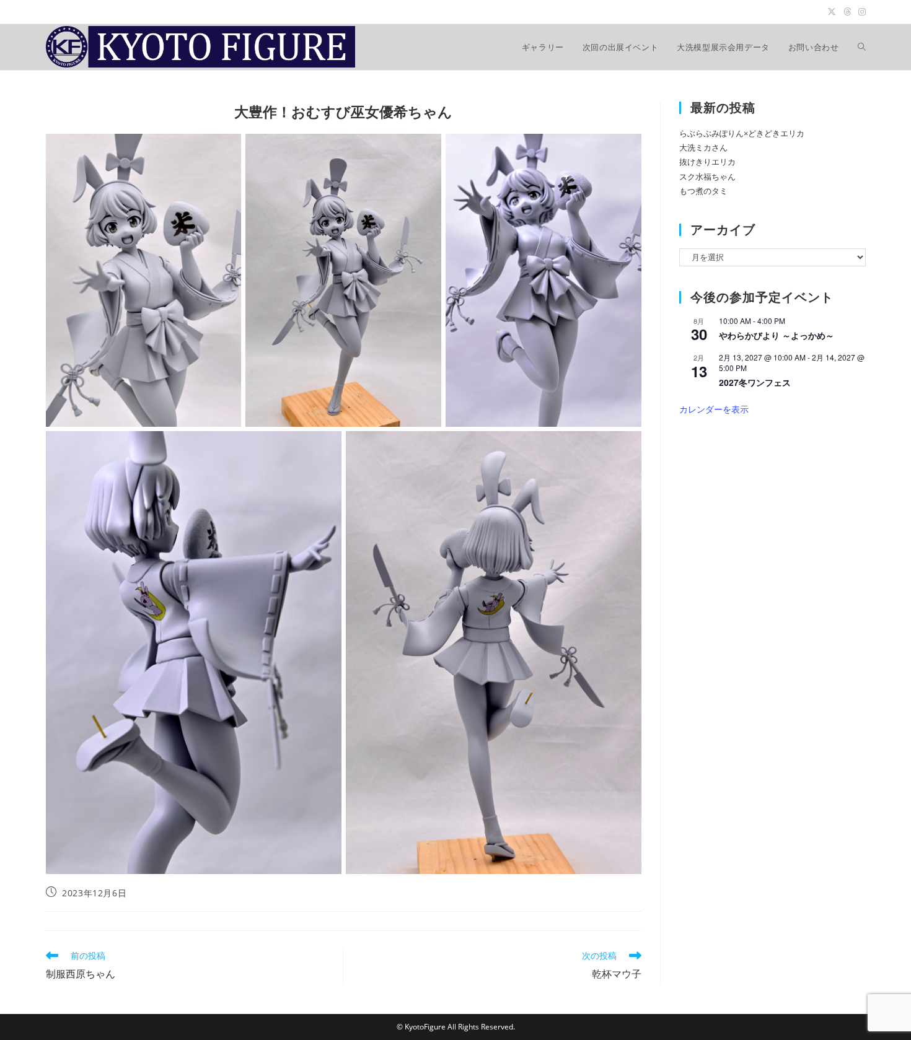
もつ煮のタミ (703, 190)
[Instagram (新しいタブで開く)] (860, 12)
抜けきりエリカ (707, 161)
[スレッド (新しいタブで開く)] (847, 12)
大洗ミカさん (703, 147)
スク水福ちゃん (707, 176)
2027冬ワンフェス (755, 382)
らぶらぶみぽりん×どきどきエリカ (741, 133)
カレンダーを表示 (714, 409)
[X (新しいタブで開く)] (832, 12)
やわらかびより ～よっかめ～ (776, 335)
